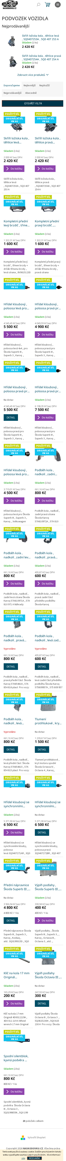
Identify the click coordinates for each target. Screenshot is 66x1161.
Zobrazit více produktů (31, 75)
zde (23, 1158)
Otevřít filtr (33, 103)
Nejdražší (44, 85)
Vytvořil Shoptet (36, 1137)
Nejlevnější (30, 85)
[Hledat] (38, 4)
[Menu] (57, 4)
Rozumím (34, 1158)
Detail (11, 417)
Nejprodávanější (12, 93)
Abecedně (31, 93)
